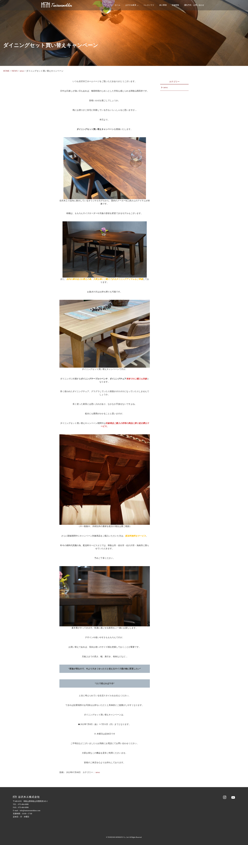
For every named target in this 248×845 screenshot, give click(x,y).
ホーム (117, 5)
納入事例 (163, 5)
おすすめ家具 (130, 5)
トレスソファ (148, 5)
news (98, 772)
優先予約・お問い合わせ (194, 5)
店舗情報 (175, 5)
